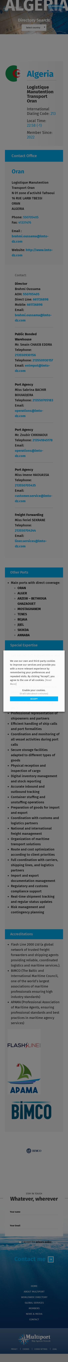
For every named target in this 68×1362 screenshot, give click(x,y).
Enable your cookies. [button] (34, 690)
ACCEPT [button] (34, 699)
